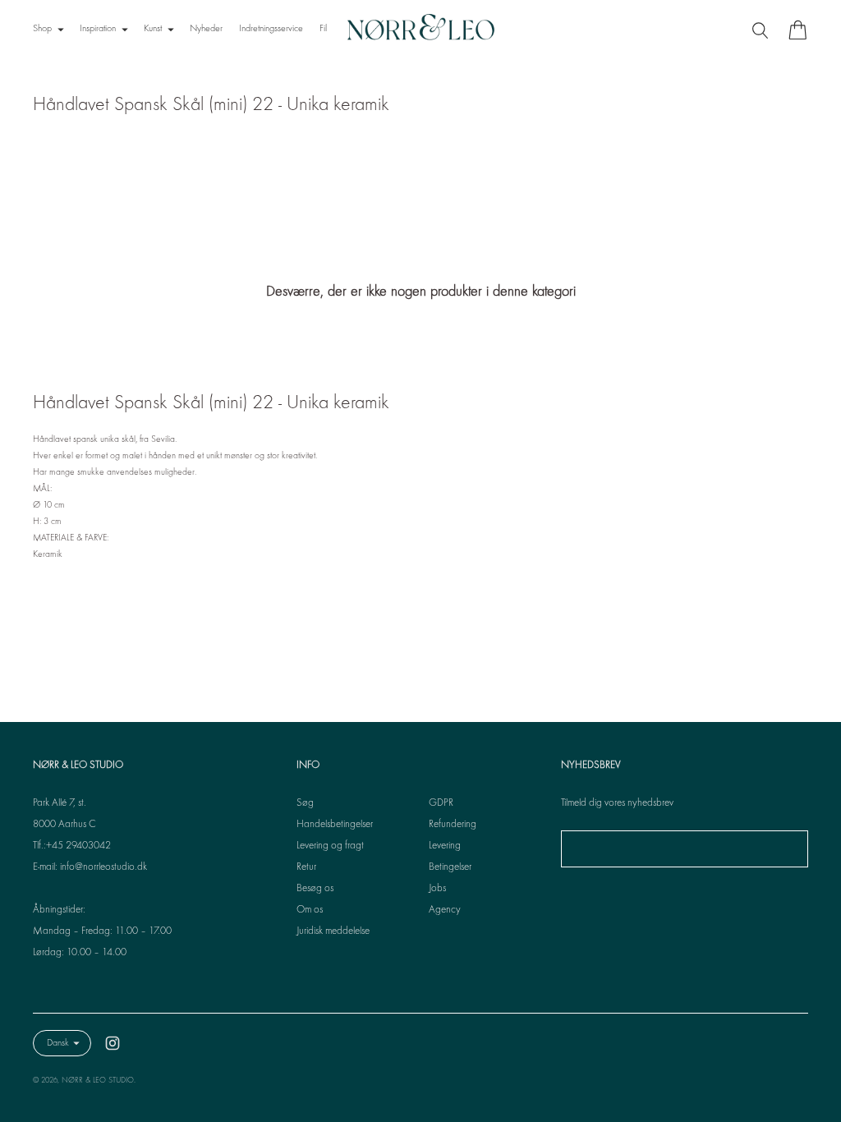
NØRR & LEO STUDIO (98, 1080)
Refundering (452, 825)
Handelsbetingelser (334, 825)
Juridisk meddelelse (333, 931)
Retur (306, 867)
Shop (42, 29)
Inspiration (98, 29)
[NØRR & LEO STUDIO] (420, 29)
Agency (445, 910)
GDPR (441, 803)
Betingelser (450, 867)
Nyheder (206, 29)
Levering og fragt (330, 846)
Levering (445, 846)
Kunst (153, 29)
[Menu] (762, 29)
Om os (309, 910)
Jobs (437, 889)
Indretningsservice (271, 29)
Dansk (58, 1043)
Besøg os (314, 889)
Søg (305, 803)
